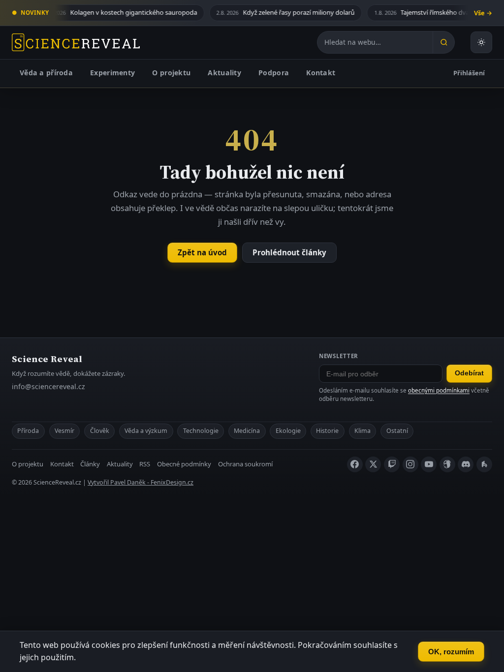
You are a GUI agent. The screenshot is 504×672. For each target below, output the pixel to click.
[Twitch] (392, 464)
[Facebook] (355, 464)
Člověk (99, 431)
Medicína (247, 431)
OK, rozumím (451, 651)
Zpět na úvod (202, 252)
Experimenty (112, 72)
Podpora (273, 72)
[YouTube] (429, 464)
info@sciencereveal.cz (48, 386)
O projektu (171, 72)
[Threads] (447, 464)
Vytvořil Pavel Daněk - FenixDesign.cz (140, 482)
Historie (327, 431)
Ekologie (288, 431)
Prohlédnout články (289, 252)
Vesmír (64, 431)
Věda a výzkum (146, 431)
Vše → (483, 12)
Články (90, 463)
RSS (144, 463)
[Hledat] (443, 42)
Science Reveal (47, 359)
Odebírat (469, 373)
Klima (362, 431)
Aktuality (224, 72)
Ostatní (397, 431)
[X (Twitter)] (373, 464)
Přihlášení (469, 72)
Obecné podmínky (184, 463)
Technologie (201, 431)
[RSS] (484, 464)
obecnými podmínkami (439, 390)
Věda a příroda (46, 72)
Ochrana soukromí (245, 463)
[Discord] (465, 464)
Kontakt (320, 72)
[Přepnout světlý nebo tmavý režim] (481, 42)
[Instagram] (410, 464)
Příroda (28, 431)
